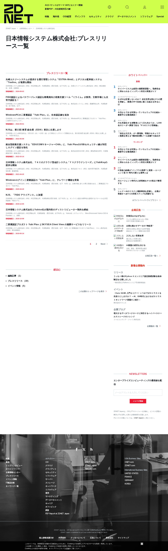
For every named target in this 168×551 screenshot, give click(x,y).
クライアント (50, 469)
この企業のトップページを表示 (91, 291)
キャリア (49, 503)
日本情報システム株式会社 (45, 28)
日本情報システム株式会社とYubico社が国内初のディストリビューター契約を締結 (47, 209)
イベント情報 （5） (17, 286)
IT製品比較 (10, 483)
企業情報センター (26, 28)
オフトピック (50, 507)
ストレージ (50, 483)
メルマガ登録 (138, 401)
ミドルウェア (50, 489)
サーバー (49, 479)
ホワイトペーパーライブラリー (145, 200)
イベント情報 (11, 479)
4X (86, 458)
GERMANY (129, 480)
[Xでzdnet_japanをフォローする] (84, 449)
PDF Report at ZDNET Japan (57, 514)
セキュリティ (95, 16)
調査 (47, 510)
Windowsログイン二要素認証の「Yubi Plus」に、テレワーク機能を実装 (42, 180)
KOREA (128, 484)
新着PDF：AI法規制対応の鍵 (57, 9)
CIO (47, 462)
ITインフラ (80, 16)
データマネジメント (126, 16)
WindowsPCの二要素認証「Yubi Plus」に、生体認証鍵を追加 (37, 115)
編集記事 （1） (15, 276)
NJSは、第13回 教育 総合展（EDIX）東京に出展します (33, 130)
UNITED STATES (131, 473)
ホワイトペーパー (13, 469)
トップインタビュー (14, 465)
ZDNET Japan (11, 28)
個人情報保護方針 (46, 538)
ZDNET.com (130, 465)
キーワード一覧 (12, 486)
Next (103, 244)
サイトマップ (123, 538)
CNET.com (129, 462)
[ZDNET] (23, 11)
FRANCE (128, 477)
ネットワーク (50, 486)
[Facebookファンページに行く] (76, 449)
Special (160, 16)
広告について (95, 538)
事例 (7, 462)
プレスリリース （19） (19, 281)
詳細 (67, 548)
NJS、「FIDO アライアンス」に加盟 (24, 195)
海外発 (56, 16)
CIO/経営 (67, 16)
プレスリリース (12, 476)
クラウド (109, 16)
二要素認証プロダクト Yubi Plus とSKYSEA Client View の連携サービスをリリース (48, 224)
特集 (47, 16)
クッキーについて (78, 538)
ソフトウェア (146, 16)
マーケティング (51, 496)
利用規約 (62, 538)
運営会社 (109, 538)
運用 (47, 493)
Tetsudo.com (90, 469)
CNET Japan (138, 418)
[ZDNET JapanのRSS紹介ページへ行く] (91, 449)
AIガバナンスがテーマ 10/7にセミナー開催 (64, 5)
